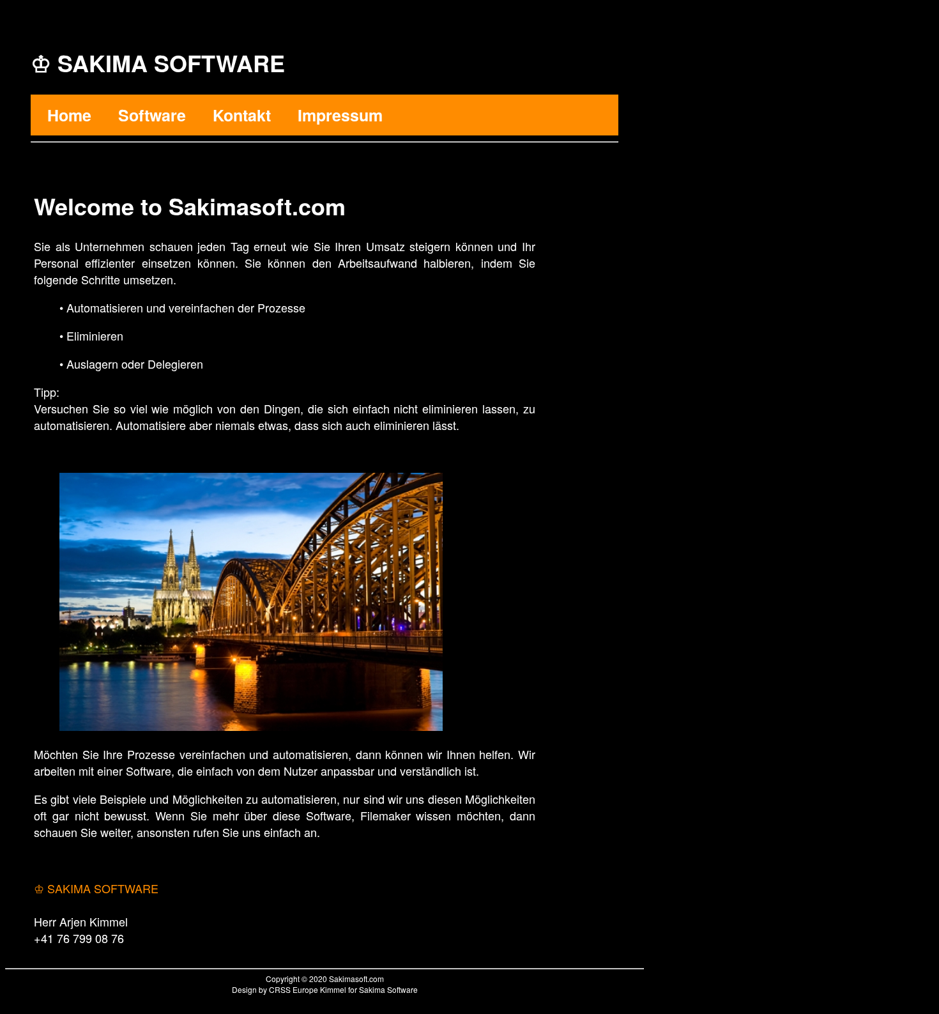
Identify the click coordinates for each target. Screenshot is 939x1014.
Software (152, 115)
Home (69, 115)
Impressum (340, 115)
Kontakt (242, 115)
